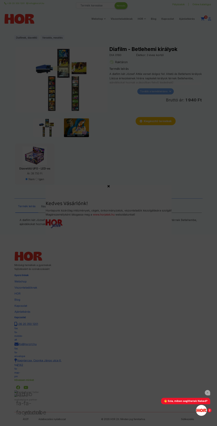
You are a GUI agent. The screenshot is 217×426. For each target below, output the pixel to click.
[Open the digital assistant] (201, 410)
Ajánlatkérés (187, 18)
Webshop (97, 18)
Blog (153, 18)
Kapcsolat (167, 18)
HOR (140, 18)
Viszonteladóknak (122, 18)
